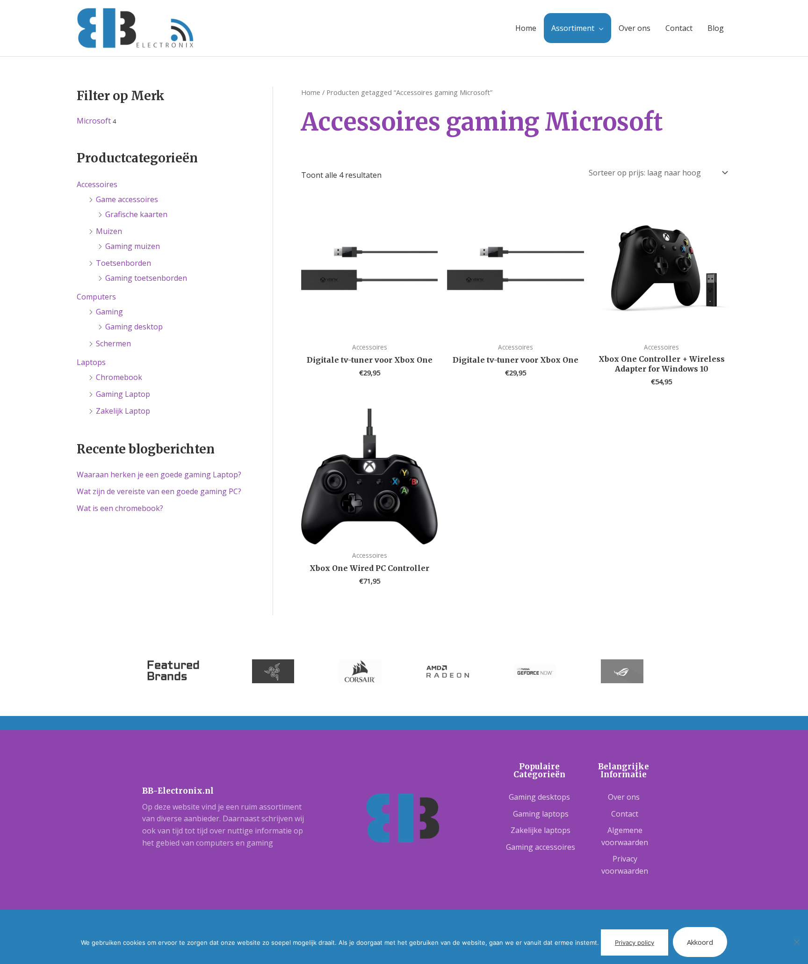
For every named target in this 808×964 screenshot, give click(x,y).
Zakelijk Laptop (123, 411)
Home (525, 28)
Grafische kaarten (136, 214)
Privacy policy (634, 942)
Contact (679, 28)
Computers (96, 297)
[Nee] (796, 942)
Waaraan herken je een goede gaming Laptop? (159, 474)
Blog (715, 28)
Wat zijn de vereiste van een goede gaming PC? (159, 491)
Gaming (109, 312)
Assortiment (572, 28)
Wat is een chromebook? (120, 508)
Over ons (634, 28)
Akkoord (700, 942)
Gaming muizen (132, 246)
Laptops (91, 362)
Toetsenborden (123, 263)
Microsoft (94, 121)
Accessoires (97, 184)
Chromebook (119, 377)
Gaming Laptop (123, 394)
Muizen (109, 231)
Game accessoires (127, 199)
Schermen (113, 343)
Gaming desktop (134, 326)
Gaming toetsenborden (146, 278)
